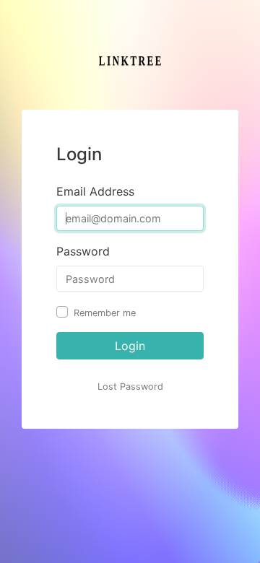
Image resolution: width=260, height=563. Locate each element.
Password (83, 251)
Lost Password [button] (130, 386)
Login (130, 346)
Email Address (95, 191)
